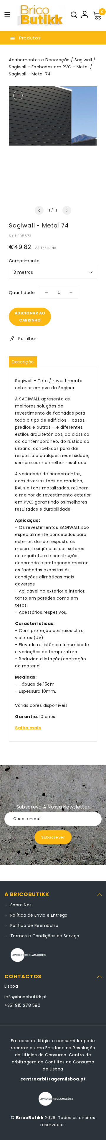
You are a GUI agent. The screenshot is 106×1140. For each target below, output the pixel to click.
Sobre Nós (21, 905)
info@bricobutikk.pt (25, 997)
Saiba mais (28, 728)
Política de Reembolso (34, 925)
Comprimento (24, 261)
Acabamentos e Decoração (39, 60)
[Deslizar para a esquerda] (39, 210)
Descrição (23, 362)
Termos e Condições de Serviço (45, 936)
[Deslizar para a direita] (66, 210)
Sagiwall (83, 60)
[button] (7, 15)
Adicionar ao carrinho (30, 317)
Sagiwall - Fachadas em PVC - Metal (49, 67)
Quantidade (22, 293)
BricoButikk (30, 1118)
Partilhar (27, 338)
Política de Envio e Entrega (39, 915)
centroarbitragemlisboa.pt (53, 1079)
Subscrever (53, 837)
